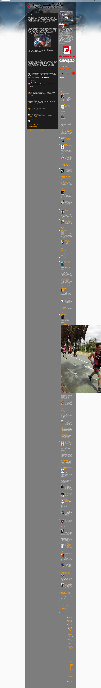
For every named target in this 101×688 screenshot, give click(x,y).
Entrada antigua (53, 130)
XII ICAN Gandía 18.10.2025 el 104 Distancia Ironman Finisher (67, 139)
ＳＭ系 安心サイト (63, 411)
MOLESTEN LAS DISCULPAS (67, 114)
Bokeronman (63, 190)
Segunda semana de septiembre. (68, 201)
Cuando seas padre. (64, 308)
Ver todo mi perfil (62, 43)
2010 (69, 625)
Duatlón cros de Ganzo (68, 554)
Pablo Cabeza (32, 119)
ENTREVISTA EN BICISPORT (67, 501)
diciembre (70, 628)
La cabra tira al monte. (65, 528)
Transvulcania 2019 (68, 191)
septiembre (71, 634)
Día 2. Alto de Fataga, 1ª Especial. (71, 668)
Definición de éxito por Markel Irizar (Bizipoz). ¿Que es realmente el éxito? (66, 183)
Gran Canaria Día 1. (70, 671)
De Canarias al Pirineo (71, 662)
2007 (69, 681)
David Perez (32, 82)
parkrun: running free (64, 271)
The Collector (63, 104)
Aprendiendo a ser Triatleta (65, 543)
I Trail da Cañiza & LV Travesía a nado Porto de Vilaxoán (68, 221)
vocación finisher (64, 608)
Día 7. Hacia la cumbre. (71, 650)
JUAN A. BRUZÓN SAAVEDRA (66, 261)
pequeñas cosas (63, 314)
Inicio (43, 130)
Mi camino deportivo (64, 434)
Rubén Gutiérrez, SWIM (65, 93)
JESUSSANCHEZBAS (64, 164)
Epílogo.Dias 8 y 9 (71, 648)
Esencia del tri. (63, 250)
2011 (69, 624)
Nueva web (62, 478)
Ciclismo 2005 (63, 519)
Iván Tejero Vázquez (64, 400)
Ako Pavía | (63, 427)
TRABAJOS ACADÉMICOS (67, 211)
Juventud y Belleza (64, 144)
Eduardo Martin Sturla (64, 288)
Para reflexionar (63, 113)
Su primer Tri (67, 563)
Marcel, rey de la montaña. (65, 441)
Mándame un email (62, 614)
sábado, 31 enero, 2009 (34, 124)
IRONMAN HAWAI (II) (68, 262)
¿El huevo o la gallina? (64, 593)
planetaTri (62, 410)
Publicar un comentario (33, 126)
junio (70, 639)
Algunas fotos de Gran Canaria (70, 656)
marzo (70, 643)
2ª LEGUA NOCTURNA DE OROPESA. (68, 494)
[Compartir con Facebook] (47, 77)
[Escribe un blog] (45, 77)
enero (70, 646)
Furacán (31, 112)
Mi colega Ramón (64, 307)
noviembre (71, 630)
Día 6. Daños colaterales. (71, 653)
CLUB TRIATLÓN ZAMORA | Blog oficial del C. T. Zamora (66, 324)
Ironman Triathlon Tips (65, 278)
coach (30, 28)
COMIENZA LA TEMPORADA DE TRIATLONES (67, 241)
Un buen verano (67, 484)
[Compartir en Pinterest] (48, 77)
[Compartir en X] (46, 77)
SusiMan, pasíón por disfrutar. (66, 572)
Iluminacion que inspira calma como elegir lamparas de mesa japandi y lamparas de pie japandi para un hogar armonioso (66, 130)
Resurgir (62, 435)
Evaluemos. (71, 676)
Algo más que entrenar (65, 536)
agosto (70, 636)
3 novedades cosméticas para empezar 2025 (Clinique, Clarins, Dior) (68, 146)
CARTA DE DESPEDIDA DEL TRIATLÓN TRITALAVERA (68, 470)
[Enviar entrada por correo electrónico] (42, 77)
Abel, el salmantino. (64, 209)
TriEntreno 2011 (63, 230)
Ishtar (31, 91)
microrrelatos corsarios (68, 315)
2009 (69, 627)
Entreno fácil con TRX (64, 428)
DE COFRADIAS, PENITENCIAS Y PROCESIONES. (67, 574)
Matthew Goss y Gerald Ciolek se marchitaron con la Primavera (66, 258)
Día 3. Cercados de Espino (71, 664)
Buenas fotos (63, 602)
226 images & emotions (65, 168)
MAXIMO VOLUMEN (64, 251)
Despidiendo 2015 (67, 298)
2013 (69, 621)
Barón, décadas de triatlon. (65, 181)
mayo (70, 640)
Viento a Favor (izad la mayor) (66, 592)
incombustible (30, 33)
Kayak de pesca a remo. (68, 155)
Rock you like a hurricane (65, 219)
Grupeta (70, 673)
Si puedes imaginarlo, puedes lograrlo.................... (66, 509)
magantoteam (63, 492)
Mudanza (66, 520)
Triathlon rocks (63, 582)
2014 (69, 620)
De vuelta (62, 178)
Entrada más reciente (32, 130)
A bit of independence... (65, 459)
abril (70, 642)
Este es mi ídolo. (63, 137)
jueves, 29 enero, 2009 (34, 96)
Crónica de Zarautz (68, 510)
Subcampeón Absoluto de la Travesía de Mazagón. (68, 94)
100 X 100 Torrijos (63, 537)
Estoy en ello (63, 600)
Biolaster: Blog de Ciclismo (65, 257)
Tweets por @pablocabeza (63, 88)
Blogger (57, 685)
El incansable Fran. (64, 499)
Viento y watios (70, 659)
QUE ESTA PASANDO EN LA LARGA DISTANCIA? (68, 443)
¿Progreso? (71, 675)
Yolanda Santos (63, 239)
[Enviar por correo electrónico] (44, 77)
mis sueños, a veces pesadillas (66, 553)
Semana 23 (66, 419)
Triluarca (62, 120)
